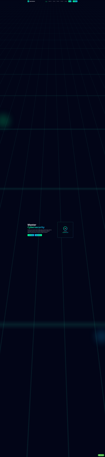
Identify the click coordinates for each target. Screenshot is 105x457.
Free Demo (75, 1)
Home (46, 1)
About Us (50, 1)
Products (61, 1)
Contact (66, 1)
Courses (54, 1)
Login (70, 1)
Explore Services (38, 235)
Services (58, 1)
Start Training (31, 235)
